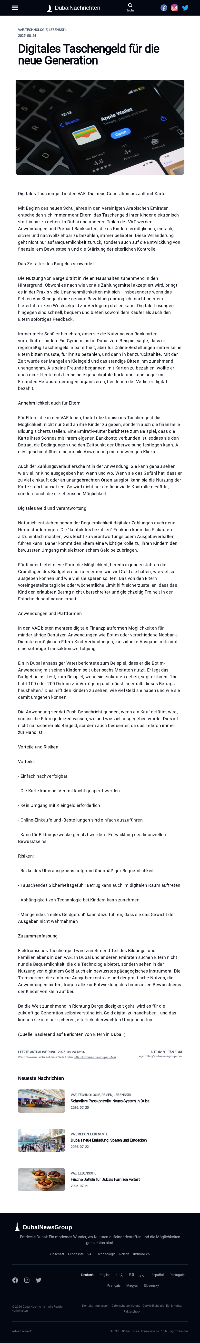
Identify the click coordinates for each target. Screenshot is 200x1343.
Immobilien (141, 1254)
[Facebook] (15, 1280)
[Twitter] (38, 1280)
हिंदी (131, 1275)
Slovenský (151, 1285)
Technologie (106, 1254)
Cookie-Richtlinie (153, 1305)
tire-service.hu (150, 1331)
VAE (90, 1254)
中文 (119, 1275)
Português (177, 1275)
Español (157, 1275)
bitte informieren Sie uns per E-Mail (95, 1057)
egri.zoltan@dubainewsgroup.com (160, 1056)
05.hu (126, 1331)
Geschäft (57, 1254)
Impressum (102, 1305)
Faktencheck (132, 1311)
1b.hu (165, 1331)
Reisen (124, 1254)
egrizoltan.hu (179, 1331)
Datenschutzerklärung (125, 1305)
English (105, 1275)
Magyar (132, 1285)
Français (113, 1285)
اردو (143, 1275)
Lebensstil (75, 1254)
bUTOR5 (115, 1331)
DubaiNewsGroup (47, 1227)
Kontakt (87, 1305)
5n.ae (135, 1331)
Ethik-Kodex (174, 1305)
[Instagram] (27, 1280)
